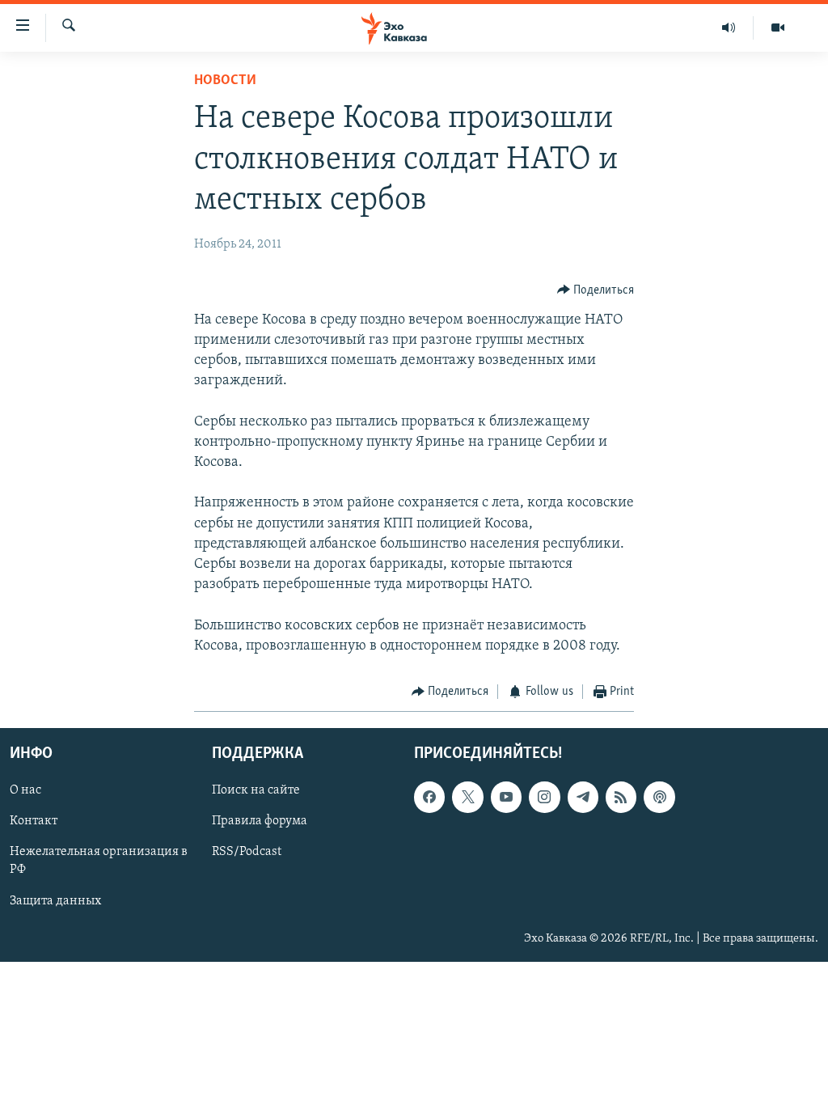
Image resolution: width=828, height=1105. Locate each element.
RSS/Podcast (246, 852)
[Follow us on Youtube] (506, 797)
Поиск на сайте (256, 791)
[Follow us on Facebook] (429, 797)
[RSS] (621, 797)
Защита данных (55, 901)
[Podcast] (659, 797)
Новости (225, 81)
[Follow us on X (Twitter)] (467, 797)
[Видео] (778, 27)
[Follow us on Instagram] (544, 797)
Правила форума (259, 821)
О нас (25, 791)
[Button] (596, 290)
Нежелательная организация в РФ (99, 861)
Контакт (33, 821)
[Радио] (729, 27)
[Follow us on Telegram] (583, 797)
